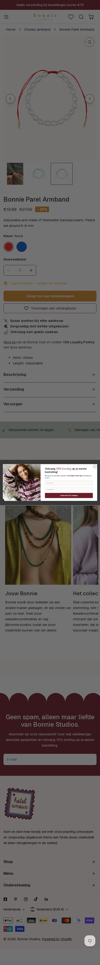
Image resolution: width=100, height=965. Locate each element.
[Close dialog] (94, 466)
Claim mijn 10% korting (69, 495)
